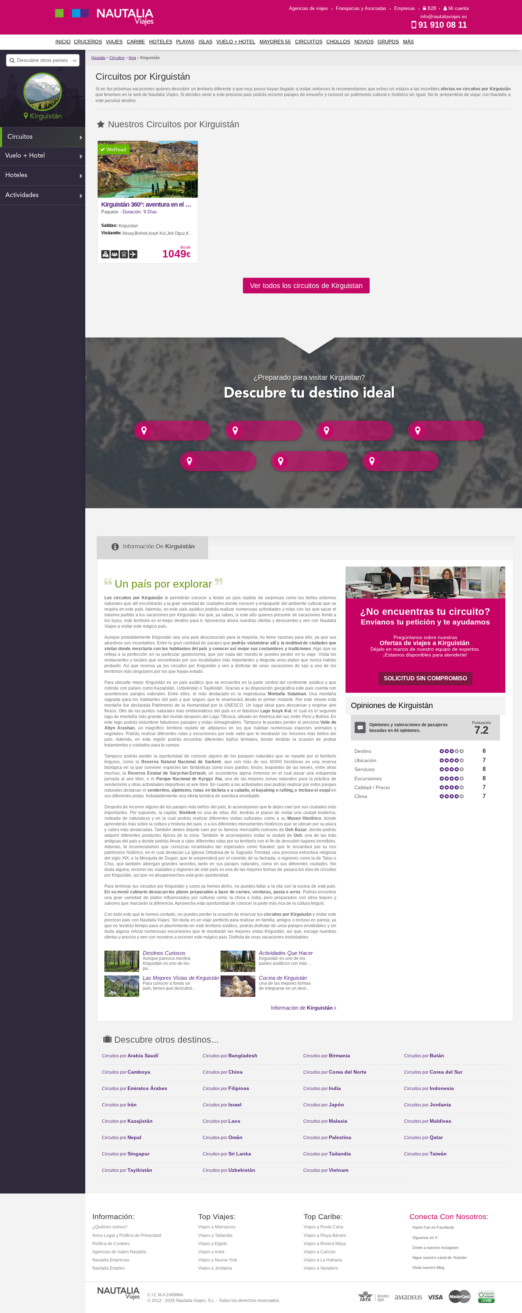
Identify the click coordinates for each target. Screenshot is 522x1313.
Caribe (136, 41)
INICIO (63, 41)
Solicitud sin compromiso (425, 678)
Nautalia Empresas (110, 1260)
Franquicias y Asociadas (361, 8)
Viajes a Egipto (212, 1243)
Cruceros (88, 41)
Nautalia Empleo (108, 1268)
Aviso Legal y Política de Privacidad (126, 1235)
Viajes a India (211, 1251)
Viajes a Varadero (321, 1268)
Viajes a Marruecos (216, 1226)
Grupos (388, 41)
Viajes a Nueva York (217, 1260)
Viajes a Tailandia (215, 1235)
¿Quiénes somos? (109, 1226)
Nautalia (98, 57)
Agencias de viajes (308, 8)
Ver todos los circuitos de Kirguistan (306, 285)
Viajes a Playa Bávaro (325, 1235)
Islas (205, 41)
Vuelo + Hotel (235, 41)
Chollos (338, 41)
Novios (364, 41)
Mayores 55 (275, 41)
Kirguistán (150, 57)
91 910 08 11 (442, 25)
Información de (302, 1008)
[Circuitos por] (172, 430)
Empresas (404, 8)
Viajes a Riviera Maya (325, 1243)
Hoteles (160, 41)
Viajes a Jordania (215, 1268)
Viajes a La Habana (323, 1260)
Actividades (22, 195)
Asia (132, 57)
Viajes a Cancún (320, 1251)
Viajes (114, 41)
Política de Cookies (111, 1243)
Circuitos (308, 41)
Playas (185, 41)
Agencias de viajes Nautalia (119, 1251)
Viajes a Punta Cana (323, 1226)
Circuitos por (130, 1055)
